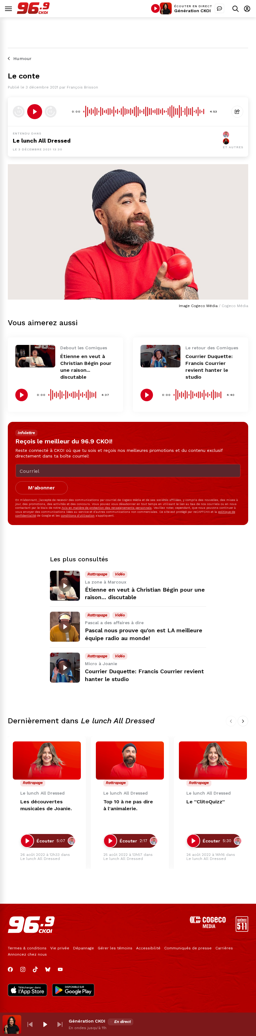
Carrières (224, 948)
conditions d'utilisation (78, 515)
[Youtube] (60, 969)
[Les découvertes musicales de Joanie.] (47, 760)
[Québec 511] (242, 930)
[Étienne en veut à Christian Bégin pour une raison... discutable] (35, 356)
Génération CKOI (192, 10)
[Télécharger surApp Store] (27, 991)
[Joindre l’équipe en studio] (219, 8)
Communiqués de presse (188, 948)
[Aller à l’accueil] (33, 12)
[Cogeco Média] (208, 926)
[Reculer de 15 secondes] (19, 112)
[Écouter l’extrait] (34, 111)
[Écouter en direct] (155, 8)
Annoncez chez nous (27, 954)
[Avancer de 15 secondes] (51, 112)
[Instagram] (22, 969)
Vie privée (59, 948)
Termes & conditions (27, 948)
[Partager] (237, 112)
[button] (30, 1024)
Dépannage (83, 948)
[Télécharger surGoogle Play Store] (73, 991)
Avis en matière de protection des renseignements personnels (107, 507)
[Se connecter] (247, 8)
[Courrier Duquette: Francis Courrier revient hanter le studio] (160, 356)
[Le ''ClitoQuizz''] (213, 760)
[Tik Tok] (35, 969)
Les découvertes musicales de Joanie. (46, 805)
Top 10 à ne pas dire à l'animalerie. (128, 805)
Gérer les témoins (115, 948)
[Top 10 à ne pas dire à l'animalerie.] (130, 760)
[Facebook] (10, 969)
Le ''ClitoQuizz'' (205, 802)
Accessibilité (148, 948)
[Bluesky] (47, 969)
